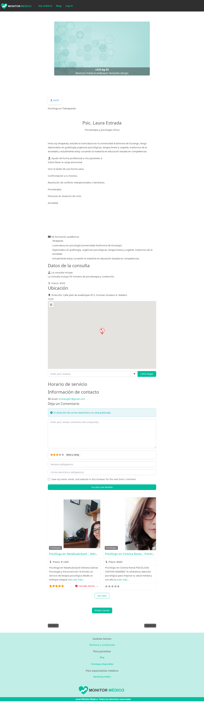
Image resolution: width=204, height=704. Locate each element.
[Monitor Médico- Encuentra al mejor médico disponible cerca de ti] (16, 5)
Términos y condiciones (102, 644)
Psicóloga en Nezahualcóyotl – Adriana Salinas (80, 554)
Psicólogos (55, 547)
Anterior (53, 625)
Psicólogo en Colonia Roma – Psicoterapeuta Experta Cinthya (145, 554)
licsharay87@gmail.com (72, 398)
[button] (15, 48)
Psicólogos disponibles (102, 664)
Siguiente (150, 625)
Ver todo (102, 595)
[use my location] (134, 374)
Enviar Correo (102, 610)
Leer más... (78, 579)
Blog (59, 5)
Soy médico (45, 5)
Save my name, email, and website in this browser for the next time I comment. (93, 479)
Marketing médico (102, 676)
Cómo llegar (146, 373)
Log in (69, 5)
